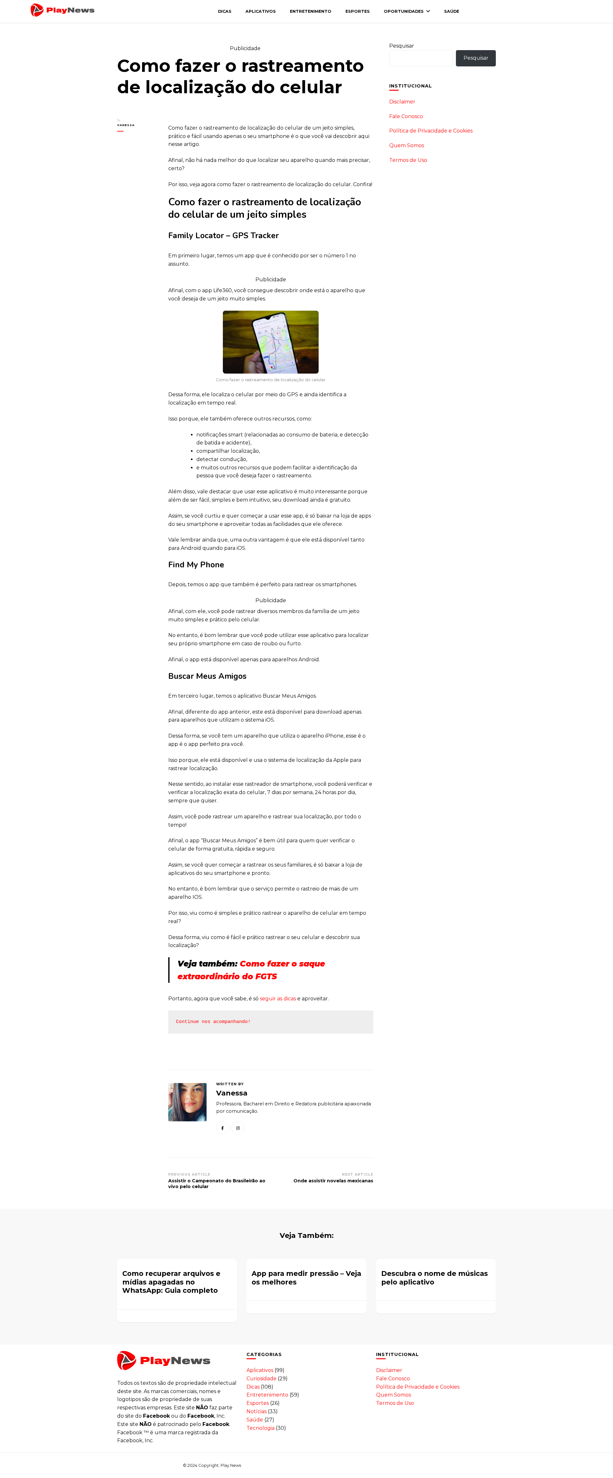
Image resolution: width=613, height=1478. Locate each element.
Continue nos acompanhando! (213, 1022)
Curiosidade (261, 1379)
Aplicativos (261, 11)
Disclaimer (402, 102)
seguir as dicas (278, 999)
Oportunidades (404, 11)
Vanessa (126, 125)
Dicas (224, 11)
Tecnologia (260, 1428)
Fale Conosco (406, 116)
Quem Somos (406, 145)
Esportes (357, 11)
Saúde (451, 11)
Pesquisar (401, 46)
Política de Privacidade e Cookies (431, 131)
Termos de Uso (408, 160)
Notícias (256, 1411)
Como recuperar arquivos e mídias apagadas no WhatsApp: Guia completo (171, 1281)
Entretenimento (310, 11)
